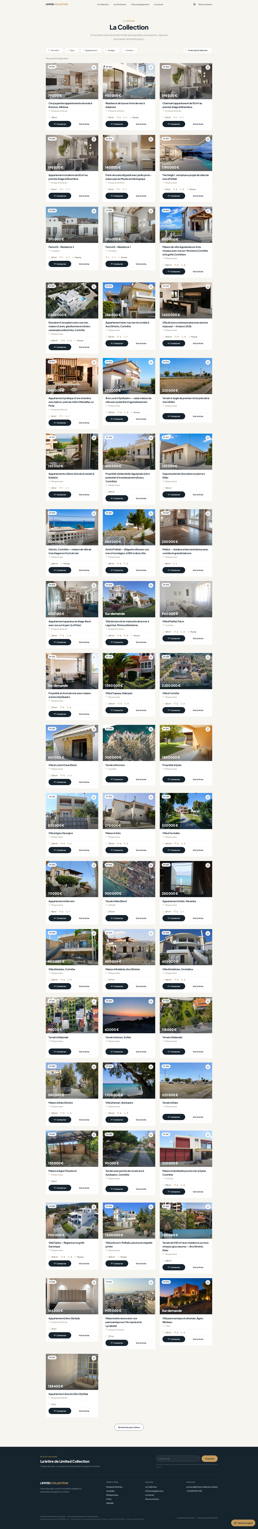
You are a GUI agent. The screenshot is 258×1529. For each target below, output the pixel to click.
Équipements (91, 50)
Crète (109, 1499)
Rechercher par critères (129, 1427)
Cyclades (110, 1491)
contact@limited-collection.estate (202, 1487)
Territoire (55, 50)
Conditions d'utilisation (186, 1518)
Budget (111, 50)
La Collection (103, 4)
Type (72, 50)
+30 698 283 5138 (194, 1491)
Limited (57, 4)
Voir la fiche (84, 124)
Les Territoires (120, 4)
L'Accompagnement (140, 4)
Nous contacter (205, 4)
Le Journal (158, 4)
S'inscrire (209, 1458)
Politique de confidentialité (207, 1518)
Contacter (61, 124)
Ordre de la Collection (197, 50)
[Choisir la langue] (194, 4)
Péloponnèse (112, 1495)
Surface (129, 50)
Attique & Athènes (114, 1487)
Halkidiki (110, 1503)
